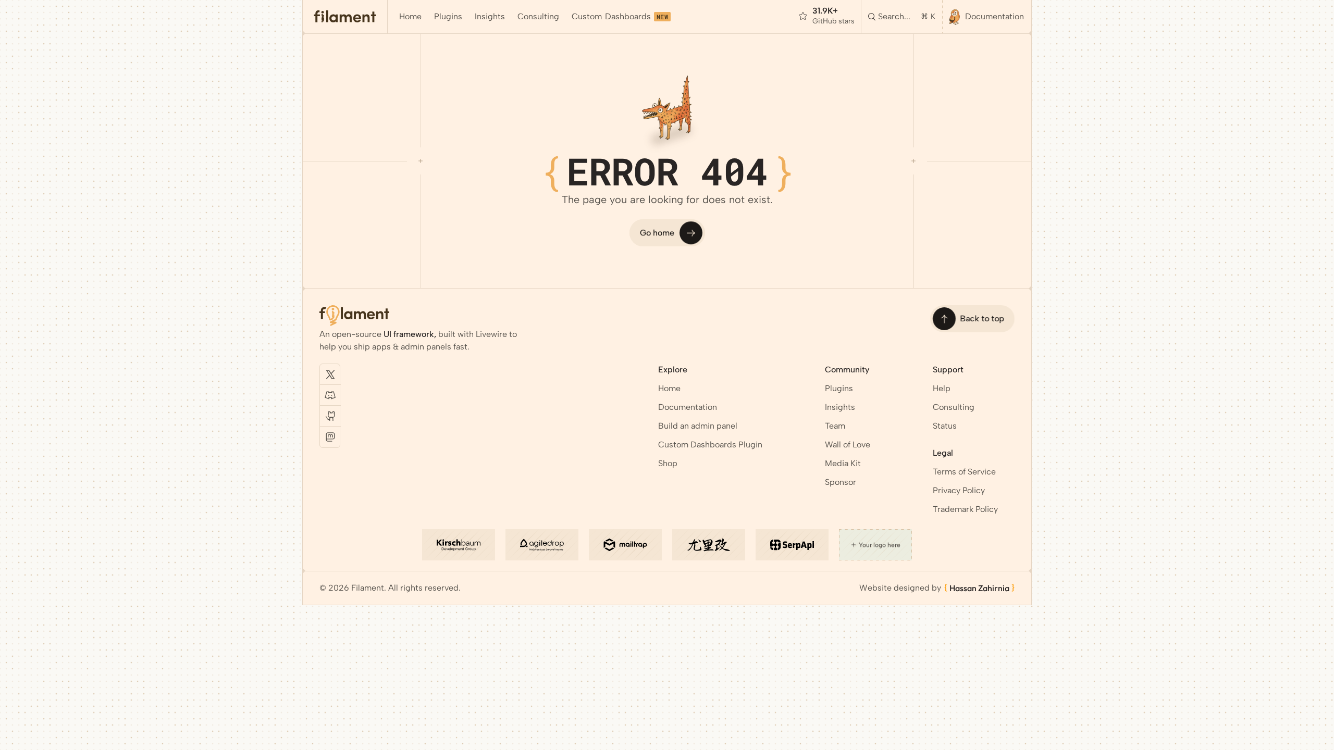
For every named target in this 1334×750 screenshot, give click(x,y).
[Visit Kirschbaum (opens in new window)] (458, 544)
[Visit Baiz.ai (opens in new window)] (708, 544)
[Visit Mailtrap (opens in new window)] (625, 544)
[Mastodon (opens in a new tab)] (330, 437)
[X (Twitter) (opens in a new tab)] (330, 374)
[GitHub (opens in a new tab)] (330, 416)
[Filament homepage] (345, 16)
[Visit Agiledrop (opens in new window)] (541, 544)
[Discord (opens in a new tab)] (330, 395)
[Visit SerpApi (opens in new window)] (792, 544)
